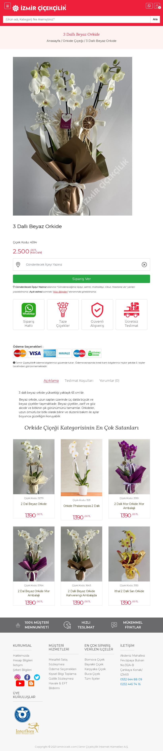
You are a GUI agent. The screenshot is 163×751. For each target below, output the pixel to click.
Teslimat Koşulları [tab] (79, 381)
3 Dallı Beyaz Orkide (101, 41)
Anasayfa (53, 41)
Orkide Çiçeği (73, 41)
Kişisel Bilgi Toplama (62, 674)
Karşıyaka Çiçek (95, 669)
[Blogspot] (31, 683)
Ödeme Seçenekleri (62, 669)
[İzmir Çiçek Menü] (7, 6)
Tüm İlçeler (92, 678)
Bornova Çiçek (94, 659)
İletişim (18, 665)
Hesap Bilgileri (23, 660)
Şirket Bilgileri (22, 670)
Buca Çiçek (92, 674)
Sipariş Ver (81, 279)
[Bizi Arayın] (149, 6)
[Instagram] (17, 677)
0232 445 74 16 (130, 684)
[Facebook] (27, 677)
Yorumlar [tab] (109, 381)
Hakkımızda (21, 655)
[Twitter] (37, 677)
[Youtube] (20, 683)
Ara (155, 19)
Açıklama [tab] (51, 381)
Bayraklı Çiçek (93, 664)
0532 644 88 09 (131, 679)
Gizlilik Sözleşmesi (61, 678)
